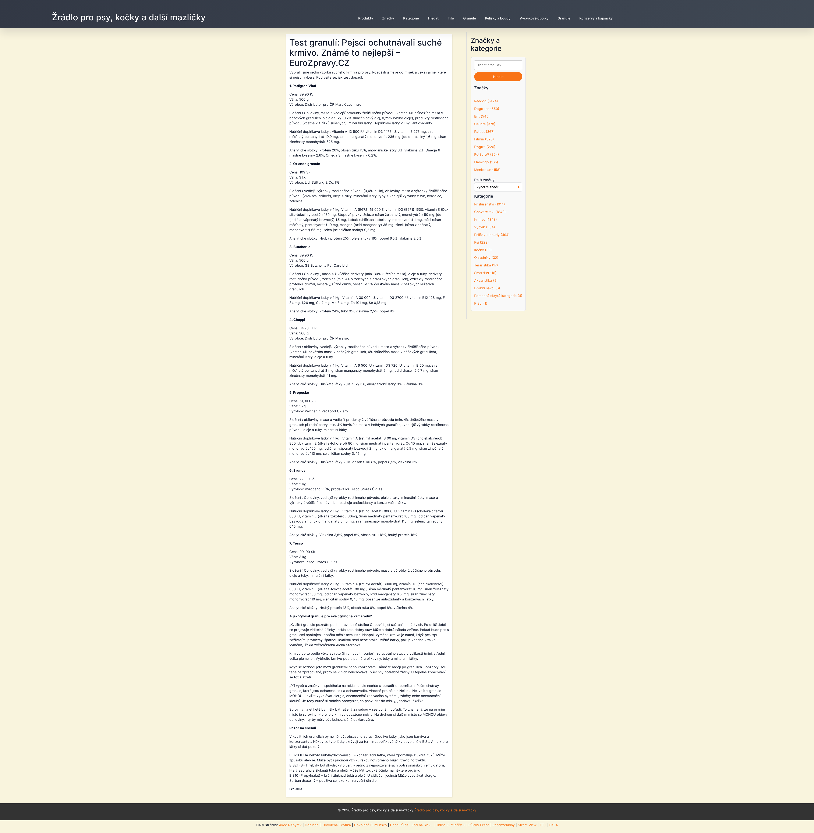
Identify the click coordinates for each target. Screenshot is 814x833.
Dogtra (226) (484, 147)
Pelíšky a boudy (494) (492, 235)
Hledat (433, 18)
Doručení (312, 825)
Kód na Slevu (422, 825)
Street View (527, 825)
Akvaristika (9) (486, 280)
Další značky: (484, 180)
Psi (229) (481, 242)
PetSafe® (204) (486, 154)
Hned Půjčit (399, 825)
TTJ (543, 825)
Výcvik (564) (484, 227)
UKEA (553, 825)
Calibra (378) (484, 124)
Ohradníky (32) (486, 257)
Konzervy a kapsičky (596, 18)
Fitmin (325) (484, 139)
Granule (469, 18)
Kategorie (411, 18)
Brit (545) (482, 116)
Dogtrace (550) (486, 109)
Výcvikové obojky (534, 18)
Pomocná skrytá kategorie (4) (498, 296)
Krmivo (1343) (485, 219)
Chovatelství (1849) (490, 212)
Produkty (365, 18)
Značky (388, 18)
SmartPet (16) (485, 273)
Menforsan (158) (487, 170)
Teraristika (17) (486, 265)
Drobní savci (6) (487, 288)
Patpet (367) (484, 131)
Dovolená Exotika (336, 825)
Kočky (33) (483, 250)
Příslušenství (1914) (489, 204)
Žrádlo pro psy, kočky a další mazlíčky (129, 17)
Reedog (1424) (486, 101)
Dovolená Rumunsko (370, 825)
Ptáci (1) (480, 303)
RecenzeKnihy (503, 825)
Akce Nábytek (290, 825)
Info (451, 18)
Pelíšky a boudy (497, 18)
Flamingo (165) (486, 162)
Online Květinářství (450, 825)
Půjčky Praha (478, 825)
